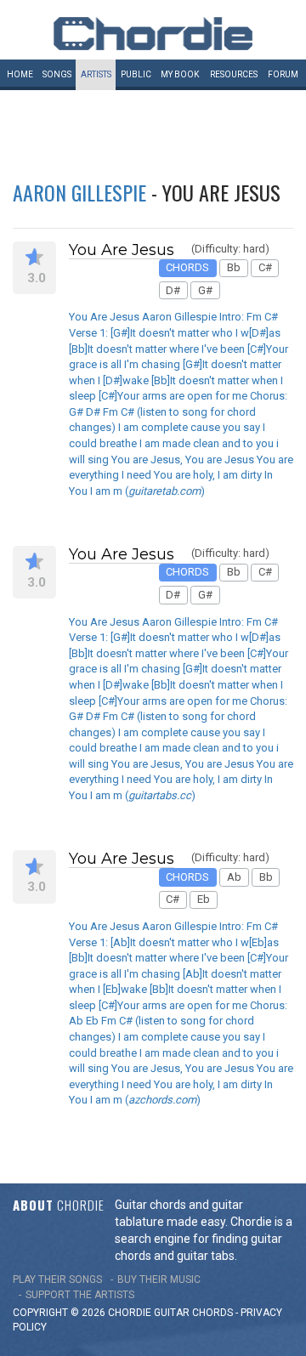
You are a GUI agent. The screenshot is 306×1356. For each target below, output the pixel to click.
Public (136, 74)
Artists (96, 74)
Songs (56, 74)
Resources (234, 74)
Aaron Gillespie (79, 192)
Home (20, 74)
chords (212, 1313)
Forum (283, 74)
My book (180, 74)
